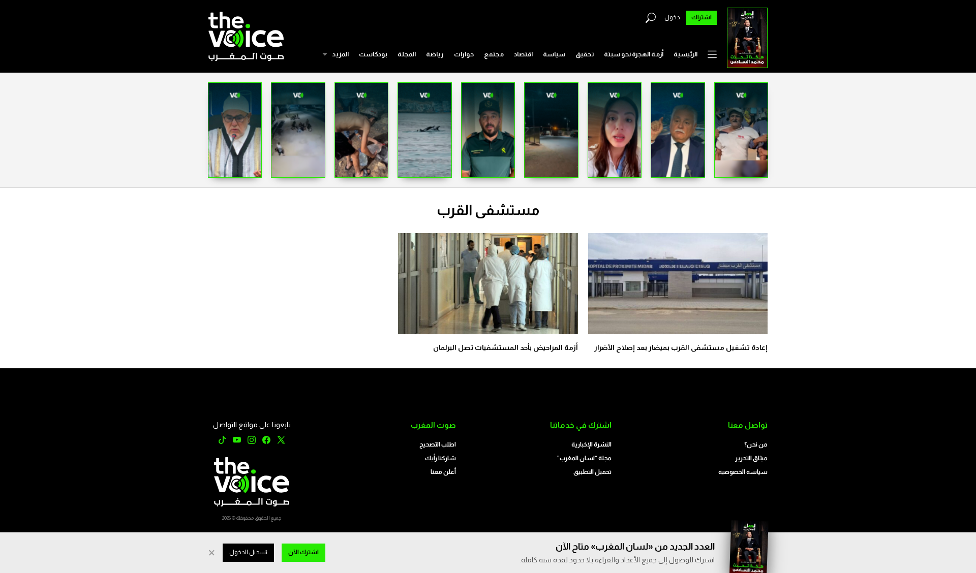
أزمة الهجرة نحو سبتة (633, 54)
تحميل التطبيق (592, 471)
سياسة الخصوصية (743, 471)
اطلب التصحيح (437, 444)
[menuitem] (685, 54)
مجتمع (494, 54)
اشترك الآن (303, 552)
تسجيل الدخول (248, 552)
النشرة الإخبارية (591, 444)
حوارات (464, 54)
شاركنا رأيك (440, 458)
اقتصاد (523, 54)
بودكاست (373, 54)
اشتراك (701, 17)
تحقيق (584, 54)
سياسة (554, 54)
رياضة (435, 54)
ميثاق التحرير (751, 458)
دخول (672, 17)
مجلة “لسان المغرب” (584, 458)
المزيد (340, 54)
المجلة (407, 54)
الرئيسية (685, 54)
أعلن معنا (443, 471)
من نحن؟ (756, 444)
